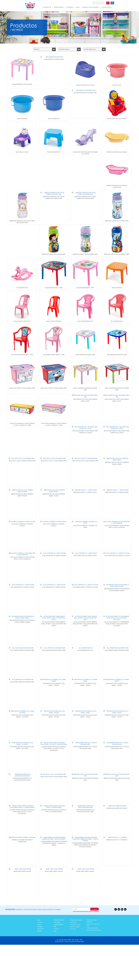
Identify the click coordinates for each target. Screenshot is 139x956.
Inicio (38, 920)
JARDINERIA (57, 922)
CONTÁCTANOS (106, 7)
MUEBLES (39, 926)
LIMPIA (39, 924)
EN (112, 3)
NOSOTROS (69, 7)
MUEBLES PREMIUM (59, 920)
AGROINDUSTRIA (58, 924)
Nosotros (56, 929)
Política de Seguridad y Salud (93, 924)
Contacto (73, 929)
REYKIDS (39, 931)
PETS (55, 926)
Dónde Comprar (75, 926)
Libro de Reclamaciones (93, 930)
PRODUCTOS (47, 7)
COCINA (39, 922)
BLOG (78, 7)
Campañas (73, 922)
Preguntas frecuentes (76, 920)
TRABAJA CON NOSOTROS (90, 7)
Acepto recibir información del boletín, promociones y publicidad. (86, 911)
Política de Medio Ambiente (91, 920)
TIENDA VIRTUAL (59, 7)
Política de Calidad (92, 928)
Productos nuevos (75, 924)
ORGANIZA (40, 929)
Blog (55, 931)
